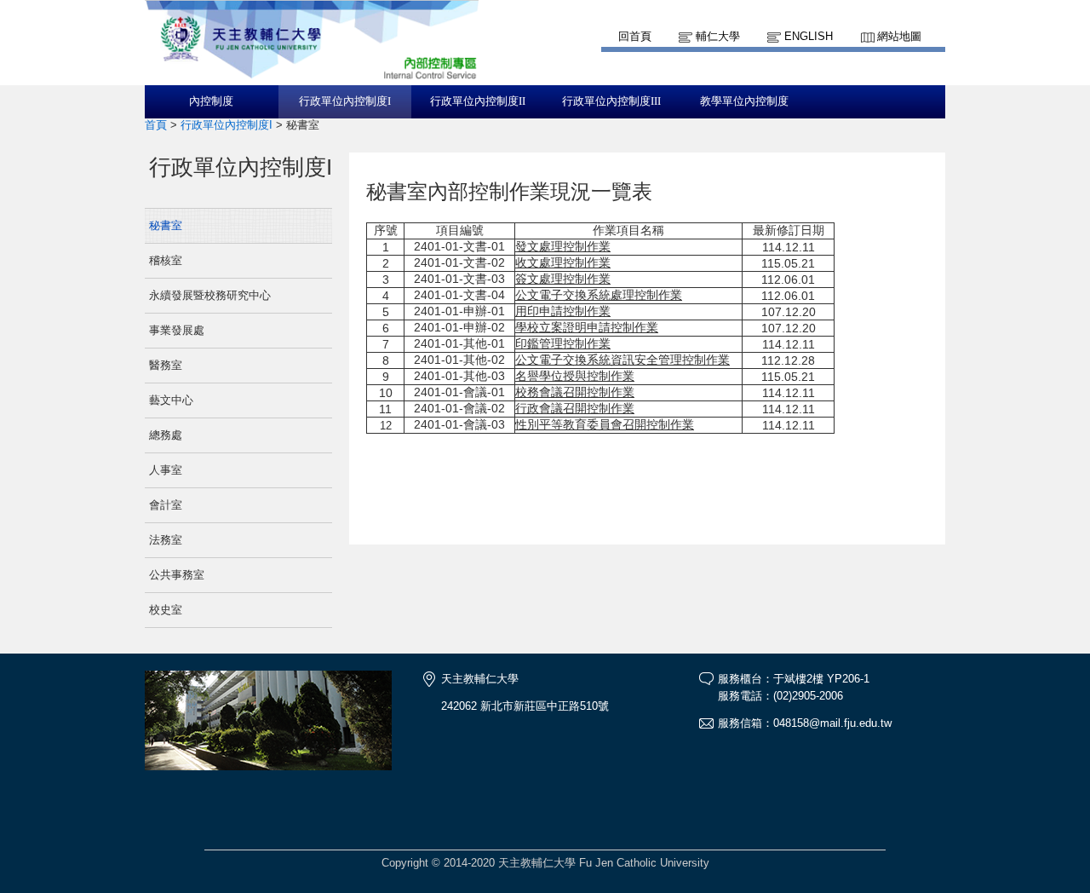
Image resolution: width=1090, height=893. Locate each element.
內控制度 (211, 101)
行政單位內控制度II (477, 101)
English (808, 36)
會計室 (165, 504)
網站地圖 (899, 36)
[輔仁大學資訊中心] (312, 77)
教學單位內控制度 (744, 101)
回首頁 (634, 36)
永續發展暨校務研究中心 (210, 295)
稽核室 (165, 260)
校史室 (165, 609)
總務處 (165, 435)
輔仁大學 (718, 36)
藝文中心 (171, 400)
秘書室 (165, 225)
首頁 (156, 124)
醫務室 (165, 365)
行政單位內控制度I (345, 101)
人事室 (165, 470)
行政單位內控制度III (611, 101)
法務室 (165, 539)
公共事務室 (176, 574)
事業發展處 (176, 330)
